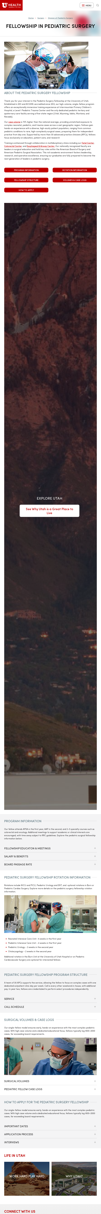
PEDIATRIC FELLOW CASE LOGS (23, 1089)
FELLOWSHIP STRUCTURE (26, 180)
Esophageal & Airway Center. (41, 146)
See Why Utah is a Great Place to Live (49, 511)
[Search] (97, 5)
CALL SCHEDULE (14, 1006)
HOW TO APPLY (26, 190)
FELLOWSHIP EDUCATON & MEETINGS (27, 848)
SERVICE (9, 998)
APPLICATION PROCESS (18, 1134)
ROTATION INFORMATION (74, 170)
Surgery (40, 18)
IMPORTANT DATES (16, 1126)
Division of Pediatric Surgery (60, 18)
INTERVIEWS (11, 1142)
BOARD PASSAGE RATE (18, 864)
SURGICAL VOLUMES (16, 1081)
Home (31, 18)
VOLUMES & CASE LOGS (74, 180)
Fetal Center (88, 143)
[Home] (11, 5)
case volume (14, 121)
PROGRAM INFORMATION (26, 170)
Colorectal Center (13, 146)
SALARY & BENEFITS (16, 856)
